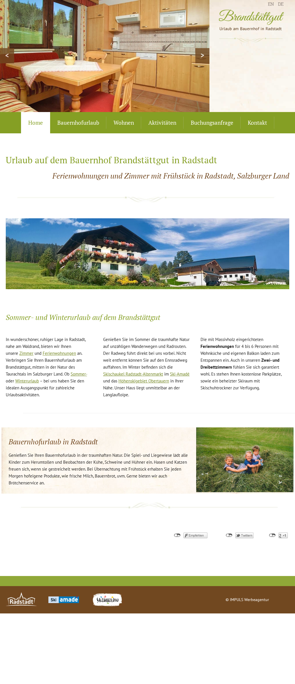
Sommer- (79, 374)
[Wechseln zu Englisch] (272, 6)
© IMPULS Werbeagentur (247, 599)
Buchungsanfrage (212, 122)
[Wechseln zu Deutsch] (282, 6)
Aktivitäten (162, 122)
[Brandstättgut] (252, 26)
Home (35, 122)
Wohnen (124, 122)
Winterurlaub (27, 381)
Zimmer (26, 353)
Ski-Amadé (180, 374)
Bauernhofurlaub (78, 122)
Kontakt (257, 122)
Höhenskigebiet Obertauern (143, 381)
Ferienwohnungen (59, 353)
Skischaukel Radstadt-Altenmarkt (133, 374)
